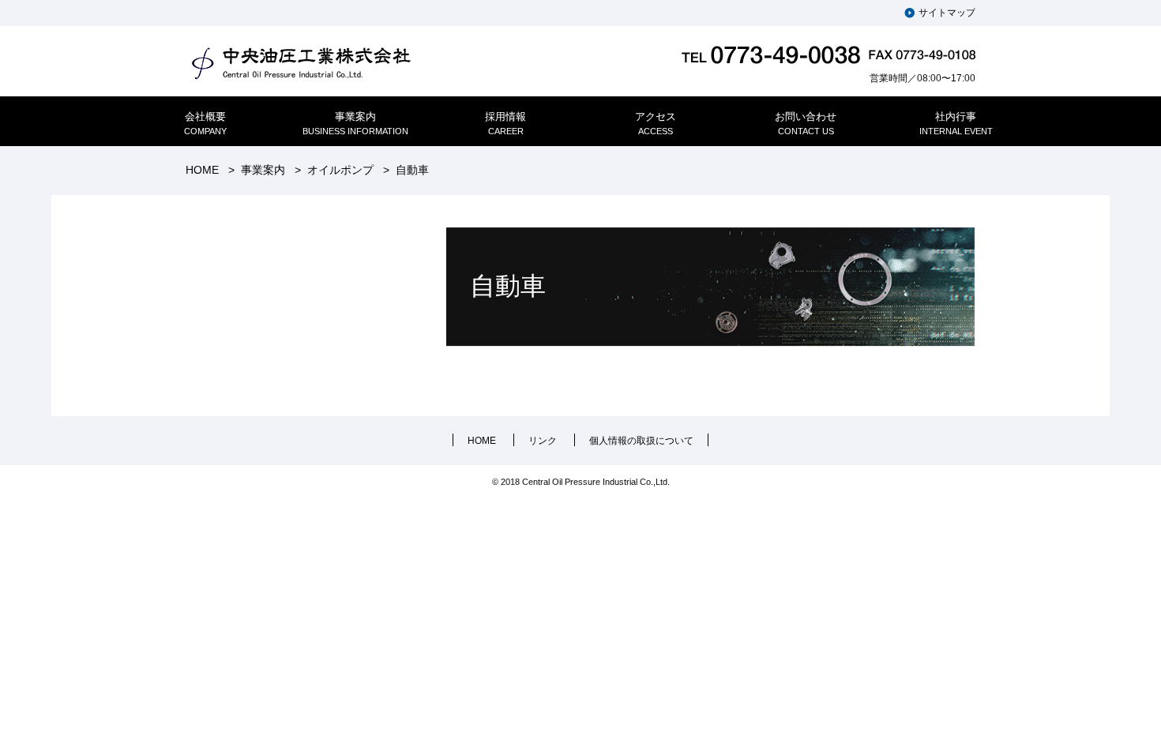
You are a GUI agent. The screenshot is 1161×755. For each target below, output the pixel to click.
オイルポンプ (340, 169)
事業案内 (263, 169)
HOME (202, 169)
